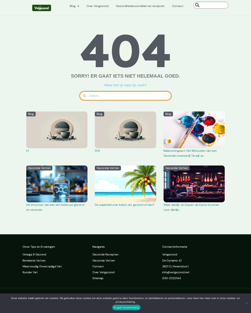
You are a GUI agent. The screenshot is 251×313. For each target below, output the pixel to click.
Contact (177, 6)
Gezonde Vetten (39, 168)
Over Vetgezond (98, 6)
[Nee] (246, 303)
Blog (73, 6)
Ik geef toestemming (126, 307)
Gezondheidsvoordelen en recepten (140, 6)
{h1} (97, 151)
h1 (27, 151)
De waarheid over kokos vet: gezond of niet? (124, 205)
